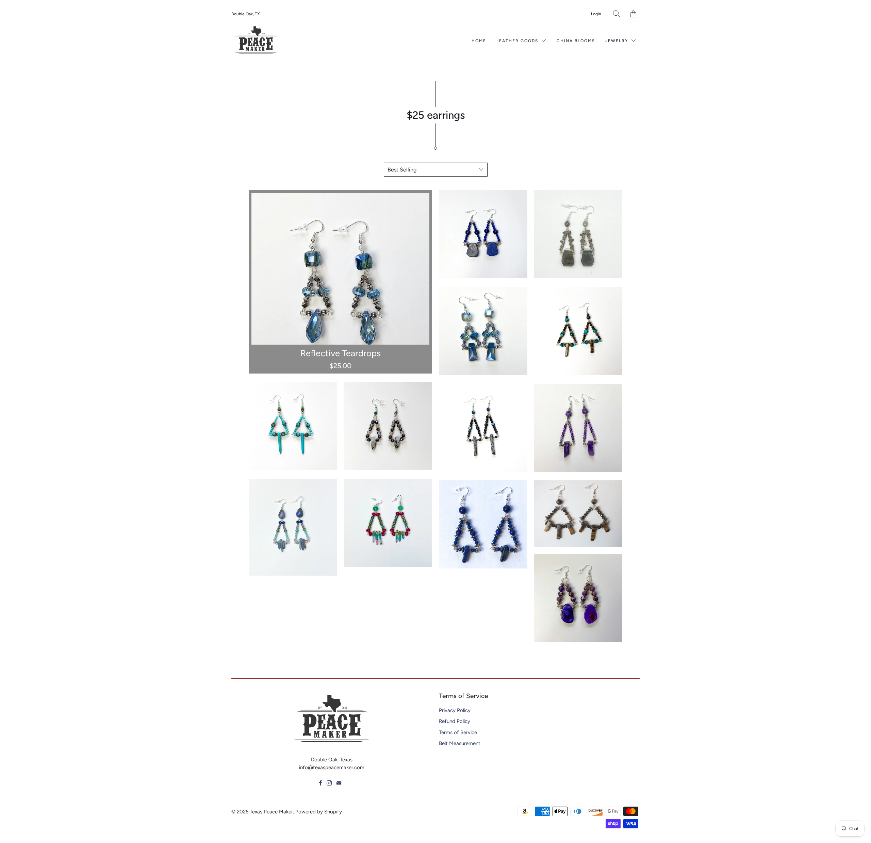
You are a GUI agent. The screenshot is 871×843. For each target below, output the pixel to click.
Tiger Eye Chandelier (578, 513)
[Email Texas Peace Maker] (338, 783)
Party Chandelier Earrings (388, 523)
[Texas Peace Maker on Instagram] (329, 783)
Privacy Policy (455, 710)
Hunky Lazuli (483, 234)
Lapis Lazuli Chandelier (483, 524)
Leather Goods (518, 40)
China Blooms (576, 40)
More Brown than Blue (578, 331)
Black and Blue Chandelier (483, 428)
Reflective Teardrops (340, 282)
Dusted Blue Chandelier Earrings (293, 527)
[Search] (617, 14)
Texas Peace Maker (271, 812)
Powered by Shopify (318, 812)
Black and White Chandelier (388, 426)
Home (479, 40)
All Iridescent (483, 331)
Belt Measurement (459, 743)
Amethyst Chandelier (578, 428)
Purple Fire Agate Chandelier (578, 598)
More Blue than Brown (293, 426)
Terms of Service (458, 732)
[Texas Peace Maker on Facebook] (320, 783)
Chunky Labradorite (578, 234)
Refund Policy (454, 721)
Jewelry (617, 40)
